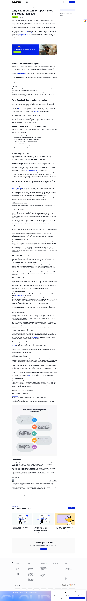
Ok (76, 598)
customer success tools (29, 92)
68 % (19, 108)
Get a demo (43, 549)
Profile (55, 480)
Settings (60, 598)
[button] (58, 2)
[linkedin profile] (50, 480)
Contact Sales (14, 17)
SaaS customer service (21, 73)
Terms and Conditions (44, 585)
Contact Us (26, 585)
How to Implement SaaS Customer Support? (66, 13)
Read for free (16, 51)
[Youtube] (20, 585)
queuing (36, 221)
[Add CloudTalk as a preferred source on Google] (85, 21)
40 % (29, 375)
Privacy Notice (35, 585)
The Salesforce (15, 396)
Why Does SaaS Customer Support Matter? (66, 11)
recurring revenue (35, 118)
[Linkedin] (19, 585)
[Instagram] (17, 585)
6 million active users (19, 295)
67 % (27, 31)
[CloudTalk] (16, 2)
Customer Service (31, 7)
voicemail (20, 223)
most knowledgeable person (31, 170)
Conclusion (61, 15)
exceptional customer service (23, 34)
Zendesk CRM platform (17, 188)
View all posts (71, 507)
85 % (48, 32)
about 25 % (34, 109)
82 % (22, 35)
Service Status (53, 585)
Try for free (21, 17)
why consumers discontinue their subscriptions (29, 32)
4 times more (36, 111)
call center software (36, 337)
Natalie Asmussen (17, 7)
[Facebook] (15, 585)
